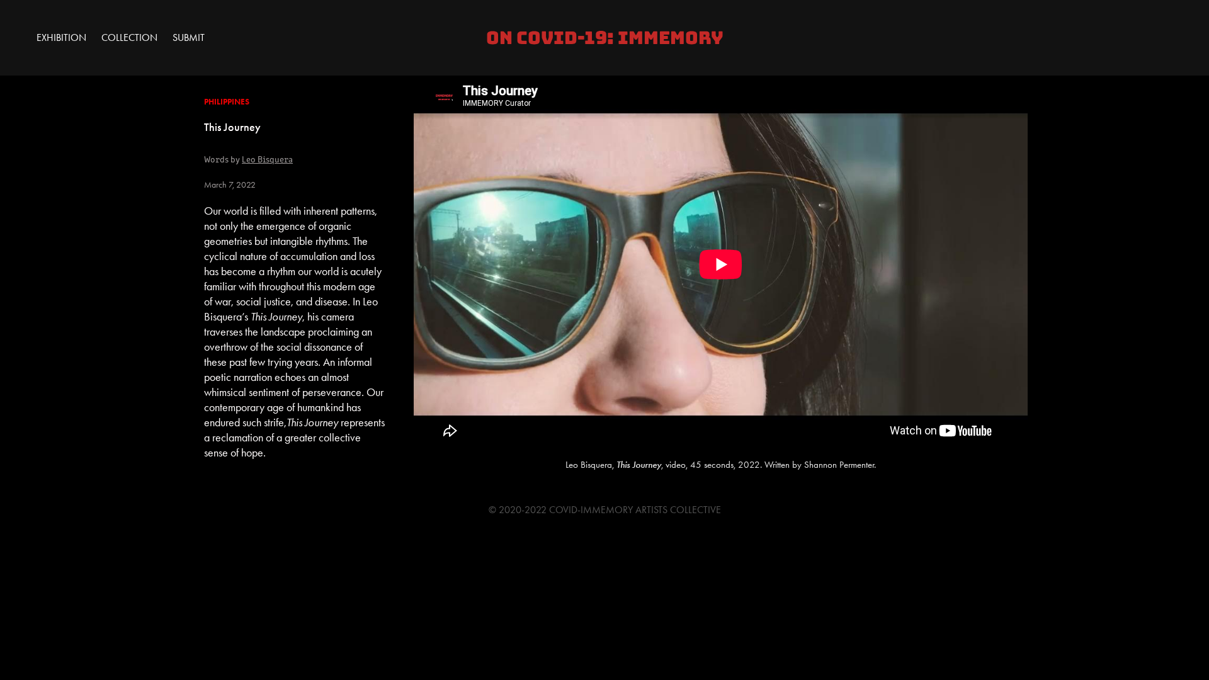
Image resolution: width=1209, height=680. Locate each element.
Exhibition (61, 37)
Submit (189, 37)
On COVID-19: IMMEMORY (605, 37)
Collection (129, 37)
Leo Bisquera (267, 159)
